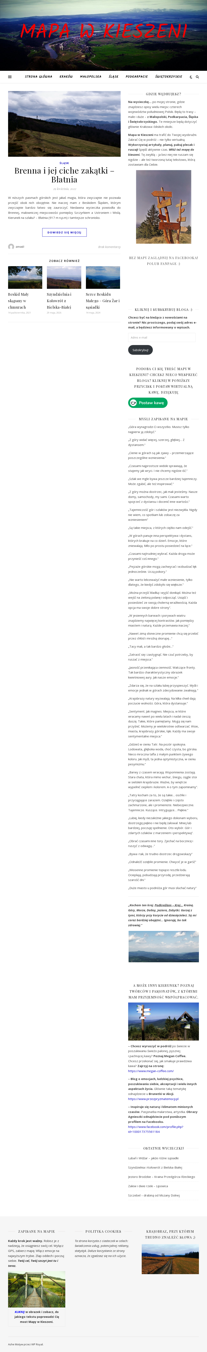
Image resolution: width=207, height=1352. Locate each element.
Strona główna (38, 76)
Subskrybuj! (140, 350)
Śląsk (113, 76)
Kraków (66, 76)
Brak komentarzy (109, 247)
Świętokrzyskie (168, 76)
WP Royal (37, 1344)
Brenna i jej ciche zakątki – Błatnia (64, 174)
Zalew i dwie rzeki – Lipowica (148, 1186)
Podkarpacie (137, 76)
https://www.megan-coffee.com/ (151, 1071)
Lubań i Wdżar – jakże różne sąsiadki (153, 1158)
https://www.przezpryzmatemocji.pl (153, 1099)
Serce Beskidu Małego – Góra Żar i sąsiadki (103, 301)
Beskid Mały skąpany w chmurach (18, 301)
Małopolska (90, 76)
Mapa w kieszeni (103, 33)
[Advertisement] (158, 289)
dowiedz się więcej (64, 232)
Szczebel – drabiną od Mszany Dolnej (154, 1195)
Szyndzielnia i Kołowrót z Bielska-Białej (59, 301)
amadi (20, 247)
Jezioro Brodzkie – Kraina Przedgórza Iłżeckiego (161, 1177)
